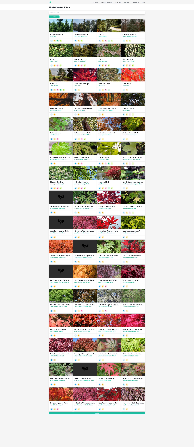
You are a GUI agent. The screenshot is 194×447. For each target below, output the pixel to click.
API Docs (96, 2)
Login (143, 2)
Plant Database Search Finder (59, 7)
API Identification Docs (106, 2)
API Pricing (118, 2)
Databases (126, 2)
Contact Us (136, 2)
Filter (55, 16)
